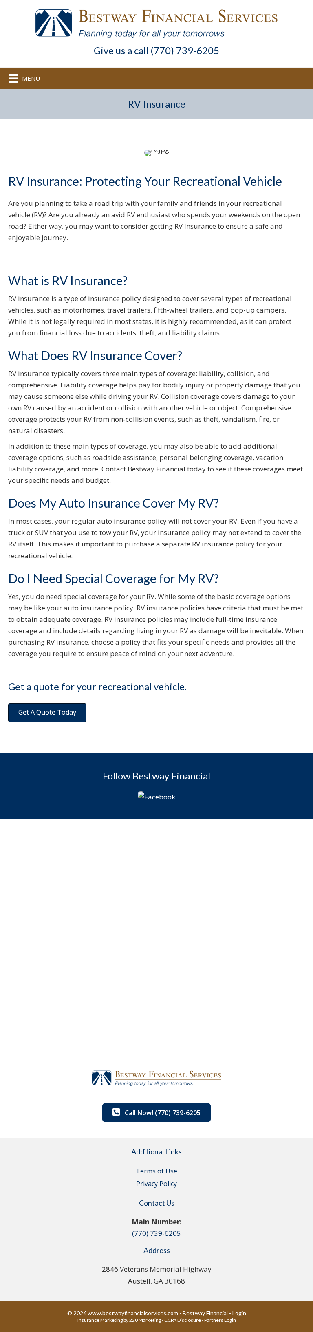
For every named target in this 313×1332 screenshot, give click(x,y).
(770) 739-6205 (156, 1233)
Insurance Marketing (100, 1320)
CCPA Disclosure (182, 1320)
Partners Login (220, 1320)
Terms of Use (156, 1171)
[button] (47, 712)
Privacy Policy (156, 1183)
